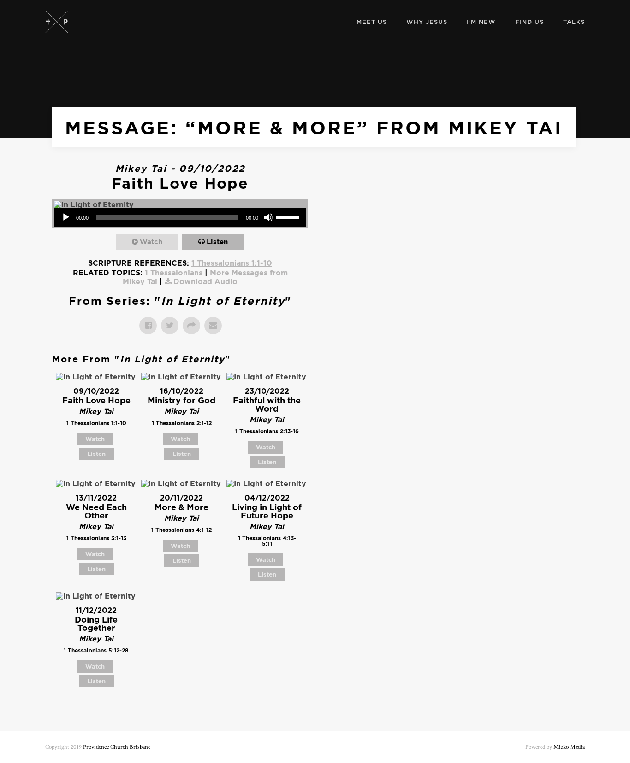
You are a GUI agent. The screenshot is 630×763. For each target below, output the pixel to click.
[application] (180, 217)
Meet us (372, 21)
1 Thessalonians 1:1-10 (231, 263)
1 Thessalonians (173, 272)
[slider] (289, 216)
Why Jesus (426, 21)
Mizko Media (569, 747)
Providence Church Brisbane (116, 747)
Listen (217, 241)
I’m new (481, 21)
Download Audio (205, 281)
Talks (574, 21)
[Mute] (268, 217)
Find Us (529, 21)
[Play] (66, 217)
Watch (151, 241)
